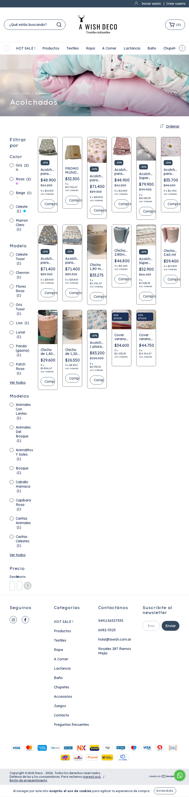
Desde (12, 577)
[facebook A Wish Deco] (25, 619)
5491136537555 (110, 620)
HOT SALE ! (25, 48)
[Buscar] (59, 24)
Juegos (60, 706)
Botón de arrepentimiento (28, 780)
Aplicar (27, 585)
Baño (151, 48)
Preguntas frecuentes (71, 724)
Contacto (61, 715)
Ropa (90, 48)
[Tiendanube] (164, 777)
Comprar (50, 204)
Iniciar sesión (151, 3)
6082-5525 (107, 630)
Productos (50, 48)
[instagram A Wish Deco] (13, 619)
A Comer (109, 48)
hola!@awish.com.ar (114, 639)
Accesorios (63, 696)
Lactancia (132, 48)
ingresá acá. (92, 777)
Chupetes (171, 48)
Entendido (165, 791)
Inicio (13, 93)
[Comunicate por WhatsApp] (179, 775)
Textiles (72, 48)
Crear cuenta (175, 3)
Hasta (19, 577)
